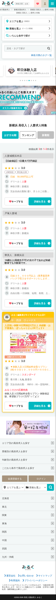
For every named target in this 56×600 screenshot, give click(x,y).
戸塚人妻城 (11, 213)
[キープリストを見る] (37, 3)
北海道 (5, 498)
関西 (4, 531)
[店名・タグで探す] (49, 48)
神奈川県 (19, 3)
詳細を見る (40, 201)
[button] (20, 80)
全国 (26, 3)
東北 (4, 506)
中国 (4, 540)
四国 (4, 548)
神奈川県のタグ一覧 (41, 55)
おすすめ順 (10, 135)
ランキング (28, 135)
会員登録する (15, 478)
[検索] (50, 487)
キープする (17, 201)
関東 (4, 515)
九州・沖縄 (8, 556)
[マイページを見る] (45, 3)
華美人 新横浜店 (14, 254)
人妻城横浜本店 (13, 155)
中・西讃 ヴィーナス (23, 320)
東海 (4, 523)
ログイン (41, 478)
